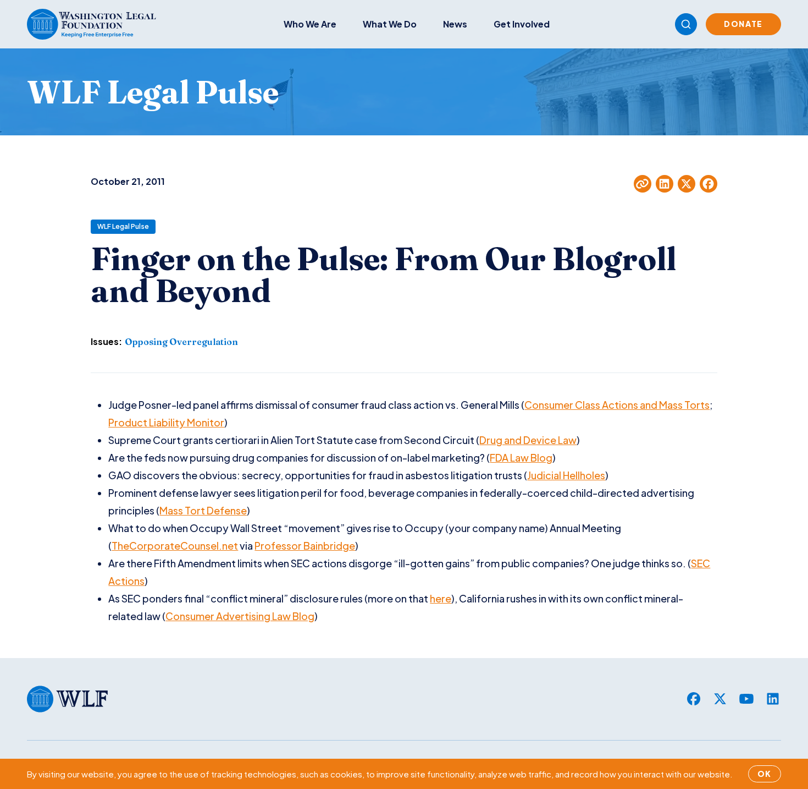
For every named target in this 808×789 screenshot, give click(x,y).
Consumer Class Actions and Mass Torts (617, 404)
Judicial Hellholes (566, 475)
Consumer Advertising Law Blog (239, 616)
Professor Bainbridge (304, 545)
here (440, 598)
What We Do (390, 24)
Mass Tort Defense (203, 510)
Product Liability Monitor (166, 422)
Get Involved (522, 24)
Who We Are (310, 24)
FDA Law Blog (521, 457)
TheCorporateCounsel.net (175, 545)
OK (764, 774)
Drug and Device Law (528, 440)
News (455, 24)
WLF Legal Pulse (123, 226)
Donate (743, 24)
